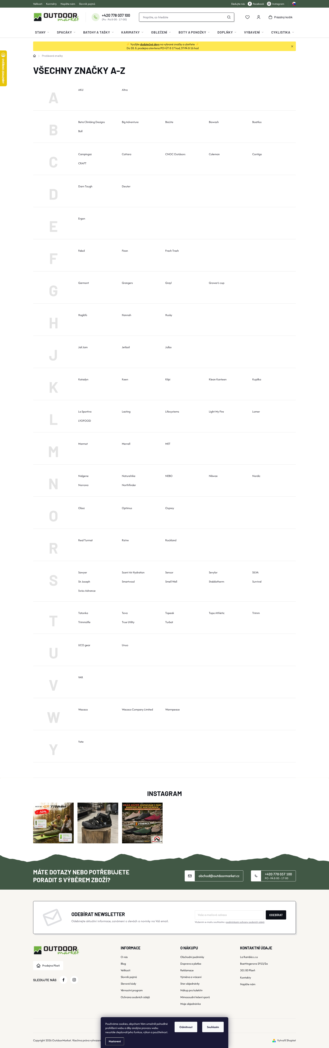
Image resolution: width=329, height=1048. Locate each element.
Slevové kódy (128, 984)
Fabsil (81, 251)
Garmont (83, 283)
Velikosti (37, 4)
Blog (123, 964)
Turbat (169, 622)
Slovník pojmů (87, 4)
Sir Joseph (84, 581)
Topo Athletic (216, 613)
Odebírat (276, 915)
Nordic (256, 476)
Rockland (170, 540)
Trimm (256, 613)
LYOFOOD (84, 421)
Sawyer (82, 572)
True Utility (128, 622)
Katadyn (83, 379)
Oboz (81, 508)
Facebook (258, 4)
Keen (125, 379)
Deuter (126, 186)
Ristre (125, 540)
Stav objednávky (190, 984)
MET (167, 444)
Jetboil (126, 347)
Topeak (169, 613)
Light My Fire (216, 411)
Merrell (126, 444)
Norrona (83, 485)
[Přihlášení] (258, 17)
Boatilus (257, 122)
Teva (125, 613)
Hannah (126, 315)
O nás (124, 957)
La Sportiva (84, 411)
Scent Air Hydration (133, 572)
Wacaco (83, 709)
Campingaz (85, 154)
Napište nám (68, 4)
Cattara (126, 154)
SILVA (255, 572)
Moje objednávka (190, 1004)
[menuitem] (42, 32)
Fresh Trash (172, 251)
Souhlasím (213, 1027)
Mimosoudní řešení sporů (195, 997)
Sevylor (213, 572)
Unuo (125, 645)
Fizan (125, 251)
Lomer (256, 411)
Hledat (229, 17)
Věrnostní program (132, 990)
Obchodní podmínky (192, 957)
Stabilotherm (216, 581)
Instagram (278, 4)
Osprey (169, 508)
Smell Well (171, 581)
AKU (80, 90)
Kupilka (256, 379)
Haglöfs (82, 315)
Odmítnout (185, 1027)
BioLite (169, 122)
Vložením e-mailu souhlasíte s (229, 922)
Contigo (257, 154)
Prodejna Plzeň (51, 965)
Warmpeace (172, 709)
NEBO (168, 476)
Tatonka (83, 613)
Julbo (168, 347)
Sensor (169, 572)
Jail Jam (83, 347)
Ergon (81, 218)
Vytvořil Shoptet (286, 1040)
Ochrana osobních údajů (135, 997)
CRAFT (82, 163)
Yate (81, 742)
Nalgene (83, 476)
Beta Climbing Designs (91, 122)
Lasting (126, 411)
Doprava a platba (190, 964)
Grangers (127, 283)
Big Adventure (130, 122)
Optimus (127, 508)
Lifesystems (172, 411)
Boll (80, 131)
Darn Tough (85, 186)
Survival (256, 581)
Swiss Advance (87, 591)
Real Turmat (85, 540)
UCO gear (84, 645)
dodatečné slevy (150, 44)
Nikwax (213, 476)
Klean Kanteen (218, 379)
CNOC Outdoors (175, 154)
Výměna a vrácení (190, 977)
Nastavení (115, 1041)
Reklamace (187, 970)
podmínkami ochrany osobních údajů (245, 922)
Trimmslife (84, 622)
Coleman (214, 154)
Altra (125, 90)
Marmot (83, 444)
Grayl (168, 283)
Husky (168, 315)
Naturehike (128, 476)
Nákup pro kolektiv (191, 990)
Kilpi (167, 379)
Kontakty (51, 4)
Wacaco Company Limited (137, 709)
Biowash (214, 122)
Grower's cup (216, 283)
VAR (80, 677)
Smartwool (128, 581)
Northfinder (129, 485)
